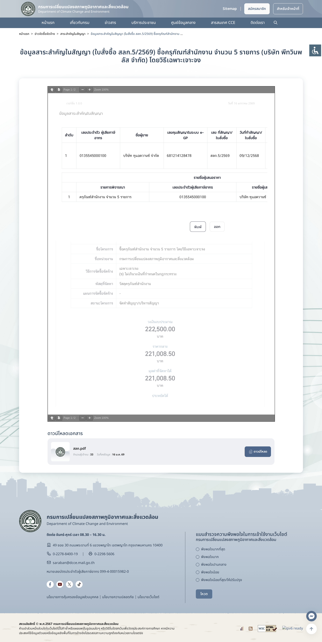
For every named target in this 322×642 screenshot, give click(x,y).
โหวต (204, 594)
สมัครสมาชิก (257, 8)
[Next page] (59, 89)
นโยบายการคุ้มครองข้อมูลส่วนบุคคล (72, 597)
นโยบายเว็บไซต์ (148, 597)
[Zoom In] (89, 89)
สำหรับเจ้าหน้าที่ (288, 8)
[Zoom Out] (82, 89)
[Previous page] (52, 89)
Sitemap (230, 9)
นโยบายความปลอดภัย (118, 597)
